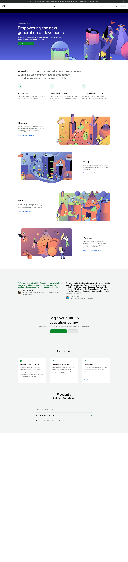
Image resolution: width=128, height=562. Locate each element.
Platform (9, 6)
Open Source (35, 6)
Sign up (97, 1)
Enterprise (45, 6)
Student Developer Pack (29, 364)
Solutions (17, 6)
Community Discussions (61, 364)
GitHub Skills (89, 364)
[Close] (123, 2)
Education (5, 11)
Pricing (53, 6)
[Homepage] (3, 6)
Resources (26, 6)
